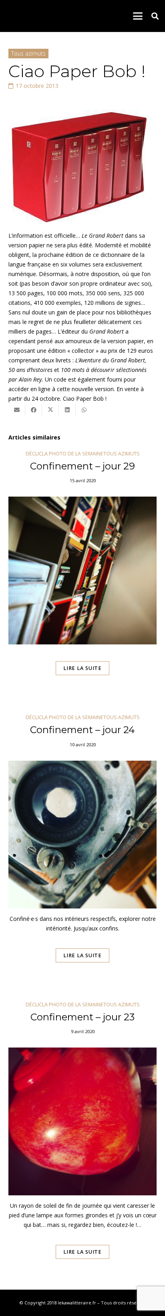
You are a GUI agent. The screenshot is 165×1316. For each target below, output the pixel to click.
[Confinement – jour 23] (82, 1141)
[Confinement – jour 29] (82, 574)
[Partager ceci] (33, 409)
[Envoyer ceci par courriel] (16, 409)
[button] (138, 16)
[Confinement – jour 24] (82, 849)
